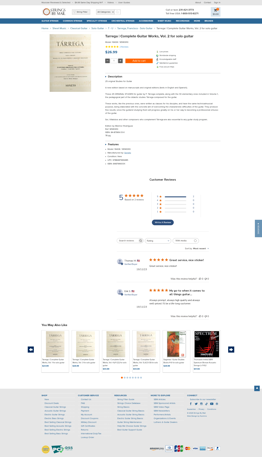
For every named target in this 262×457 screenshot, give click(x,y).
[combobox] (158, 240)
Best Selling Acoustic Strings (58, 426)
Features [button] (113, 144)
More (197, 21)
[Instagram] (201, 404)
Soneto (127, 153)
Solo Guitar (97, 28)
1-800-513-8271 (189, 13)
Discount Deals (52, 403)
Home (45, 28)
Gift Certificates (88, 426)
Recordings (182, 21)
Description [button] (115, 76)
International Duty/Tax (91, 434)
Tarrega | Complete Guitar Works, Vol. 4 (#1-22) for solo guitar (114, 363)
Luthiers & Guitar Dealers (165, 422)
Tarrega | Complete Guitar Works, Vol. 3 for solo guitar (83, 361)
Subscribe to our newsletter (203, 399)
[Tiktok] (206, 404)
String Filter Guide (125, 399)
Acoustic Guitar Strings (55, 411)
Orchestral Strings (122, 21)
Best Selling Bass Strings (56, 434)
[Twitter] (196, 404)
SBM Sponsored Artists (164, 403)
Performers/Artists (162, 415)
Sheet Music (164, 21)
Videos (110, 3)
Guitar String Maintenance (129, 422)
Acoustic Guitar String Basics (130, 415)
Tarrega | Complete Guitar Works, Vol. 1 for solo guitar (53, 361)
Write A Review (163, 222)
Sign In (217, 3)
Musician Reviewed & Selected (56, 3)
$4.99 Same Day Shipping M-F (89, 3)
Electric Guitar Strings (55, 415)
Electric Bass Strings (54, 418)
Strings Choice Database (128, 403)
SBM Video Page (161, 407)
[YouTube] (211, 404)
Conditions (211, 409)
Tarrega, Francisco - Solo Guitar (135, 28)
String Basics (123, 407)
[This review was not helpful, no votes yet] (206, 278)
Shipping (85, 407)
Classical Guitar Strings (55, 407)
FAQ (83, 403)
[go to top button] (257, 388)
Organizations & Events (165, 418)
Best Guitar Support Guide (129, 430)
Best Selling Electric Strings (57, 430)
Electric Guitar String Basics (130, 418)
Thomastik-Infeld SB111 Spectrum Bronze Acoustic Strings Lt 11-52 (205, 363)
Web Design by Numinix (197, 416)
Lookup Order (87, 437)
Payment (85, 411)
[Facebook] (191, 404)
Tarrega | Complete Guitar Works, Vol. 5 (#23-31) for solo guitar (145, 363)
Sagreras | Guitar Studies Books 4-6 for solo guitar (173, 361)
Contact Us (86, 399)
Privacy (201, 409)
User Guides (124, 3)
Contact (207, 3)
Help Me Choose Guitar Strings (131, 426)
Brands (209, 21)
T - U (110, 28)
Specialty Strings (97, 21)
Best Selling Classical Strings (58, 422)
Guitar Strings (50, 21)
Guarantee (191, 409)
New (47, 399)
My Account (86, 415)
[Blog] (217, 404)
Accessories (146, 21)
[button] (258, 228)
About (198, 3)
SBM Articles (160, 399)
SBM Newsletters (162, 411)
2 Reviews (124, 47)
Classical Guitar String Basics (130, 411)
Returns (84, 430)
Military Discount (88, 422)
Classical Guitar (78, 28)
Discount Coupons (89, 418)
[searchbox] (127, 240)
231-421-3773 (186, 10)
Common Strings (72, 21)
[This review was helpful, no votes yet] (200, 278)
